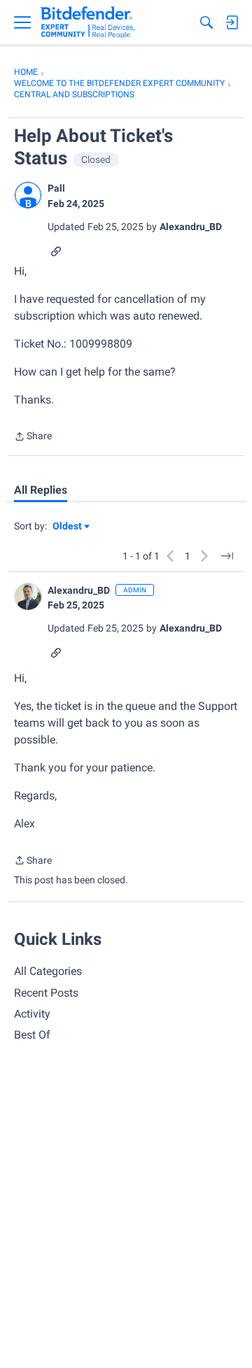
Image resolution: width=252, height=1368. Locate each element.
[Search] (206, 22)
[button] (28, 195)
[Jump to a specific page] (227, 556)
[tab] (41, 490)
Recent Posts (46, 992)
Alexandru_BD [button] (191, 226)
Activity (32, 1013)
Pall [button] (56, 188)
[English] (87, 22)
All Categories (48, 971)
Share (33, 437)
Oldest (67, 527)
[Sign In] (231, 22)
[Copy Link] (56, 250)
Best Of (32, 1034)
